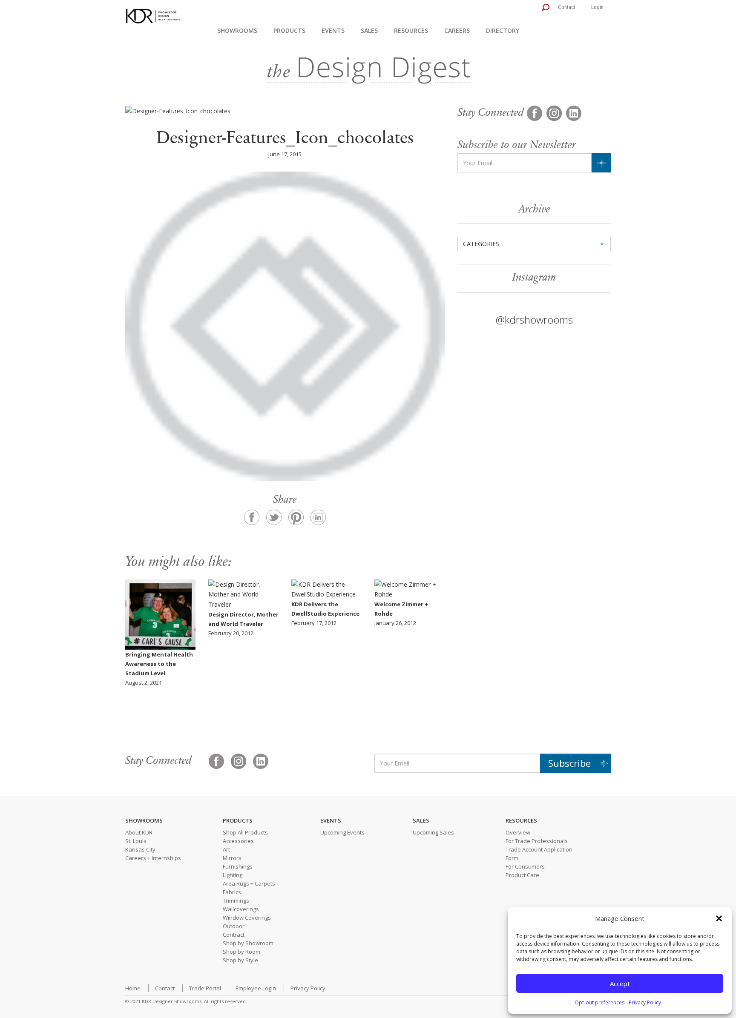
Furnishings (238, 866)
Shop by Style (240, 960)
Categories (481, 244)
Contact (566, 7)
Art (226, 849)
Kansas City (140, 849)
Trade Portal (205, 988)
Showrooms (237, 30)
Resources (411, 30)
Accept (620, 983)
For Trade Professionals (537, 841)
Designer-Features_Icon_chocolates (285, 139)
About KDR (138, 832)
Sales (369, 30)
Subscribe (569, 763)
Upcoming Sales (433, 832)
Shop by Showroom (248, 943)
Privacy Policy (645, 1002)
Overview (518, 832)
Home (133, 988)
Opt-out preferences (599, 1002)
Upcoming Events (342, 832)
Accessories (238, 841)
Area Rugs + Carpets (249, 883)
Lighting (232, 875)
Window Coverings (247, 917)
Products (289, 30)
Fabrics (232, 892)
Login (597, 7)
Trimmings (236, 900)
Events (333, 30)
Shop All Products (245, 832)
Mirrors (232, 858)
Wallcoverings (241, 909)
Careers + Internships (153, 858)
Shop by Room (241, 951)
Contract (233, 934)
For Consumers (525, 866)
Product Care (522, 875)
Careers (457, 30)
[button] (719, 918)
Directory (502, 30)
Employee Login (256, 988)
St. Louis (136, 841)
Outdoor (233, 926)
